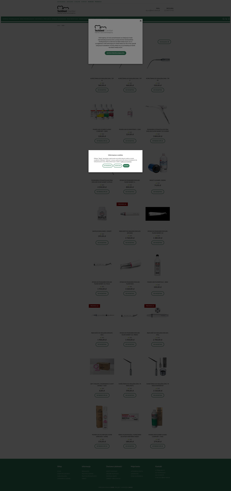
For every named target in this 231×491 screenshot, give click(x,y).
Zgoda (126, 165)
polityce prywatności (126, 161)
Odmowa (118, 165)
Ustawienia (107, 165)
